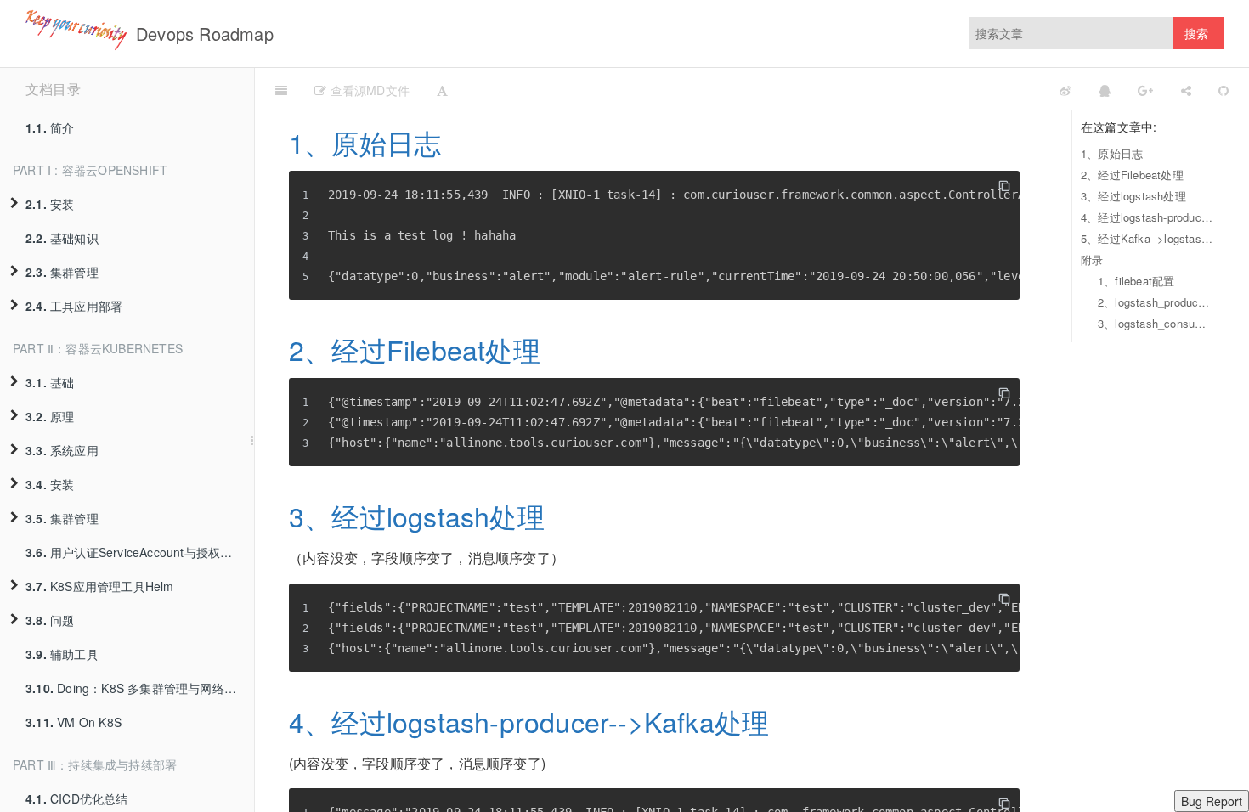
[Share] (1186, 89)
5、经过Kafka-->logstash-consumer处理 (1148, 238)
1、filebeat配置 (1136, 281)
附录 (1092, 259)
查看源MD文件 (368, 90)
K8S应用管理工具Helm (99, 586)
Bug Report (1211, 800)
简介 (49, 127)
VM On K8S (73, 721)
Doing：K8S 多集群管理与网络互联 (136, 687)
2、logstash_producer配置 (1156, 302)
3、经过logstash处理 (1133, 196)
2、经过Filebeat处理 (1132, 174)
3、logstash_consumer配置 (1156, 323)
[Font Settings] (442, 89)
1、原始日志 (1112, 153)
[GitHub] (1223, 89)
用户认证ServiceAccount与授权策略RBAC (139, 552)
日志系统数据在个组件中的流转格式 (768, 88)
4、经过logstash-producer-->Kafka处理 (1148, 217)
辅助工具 (62, 654)
